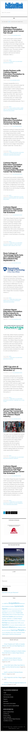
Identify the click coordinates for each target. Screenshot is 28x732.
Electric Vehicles (11, 622)
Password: (4, 581)
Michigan (19, 244)
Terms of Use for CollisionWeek (11, 705)
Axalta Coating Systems (14, 108)
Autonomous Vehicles (12, 612)
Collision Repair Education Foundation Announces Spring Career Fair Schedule (12, 121)
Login (4, 692)
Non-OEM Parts (7, 630)
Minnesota (5, 245)
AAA (3, 603)
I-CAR (18, 622)
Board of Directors (14, 614)
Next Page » (14, 512)
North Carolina (11, 245)
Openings (14, 630)
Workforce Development (8, 110)
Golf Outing (21, 400)
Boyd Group (21, 614)
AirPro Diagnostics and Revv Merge (13, 677)
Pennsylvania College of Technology (11, 300)
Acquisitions (13, 603)
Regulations (8, 632)
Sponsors (5, 701)
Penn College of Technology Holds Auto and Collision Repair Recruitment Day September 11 (13, 256)
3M (9, 457)
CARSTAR (9, 618)
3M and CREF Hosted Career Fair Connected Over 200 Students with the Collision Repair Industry (13, 412)
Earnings (4, 622)
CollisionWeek (14, 6)
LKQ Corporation (12, 625)
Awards (18, 612)
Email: (3, 576)
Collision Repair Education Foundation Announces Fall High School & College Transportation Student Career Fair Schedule (13, 167)
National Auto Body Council (20, 625)
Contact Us (6, 713)
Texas (19, 245)
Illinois (5, 401)
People (21, 630)
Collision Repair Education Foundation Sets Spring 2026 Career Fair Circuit (13, 30)
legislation (5, 625)
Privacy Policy (6, 715)
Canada (10, 616)
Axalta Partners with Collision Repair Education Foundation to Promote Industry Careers (13, 74)
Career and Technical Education (16, 152)
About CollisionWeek (8, 711)
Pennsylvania (18, 299)
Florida (15, 244)
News (10, 60)
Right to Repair (13, 632)
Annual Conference (15, 609)
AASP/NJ (6, 603)
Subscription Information (9, 703)
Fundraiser (16, 400)
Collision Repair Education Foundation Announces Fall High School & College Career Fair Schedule (13, 469)
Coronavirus (16, 620)
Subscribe (4, 592)
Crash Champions (22, 620)
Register (5, 699)
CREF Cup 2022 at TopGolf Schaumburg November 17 (12, 368)
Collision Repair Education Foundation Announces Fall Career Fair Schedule (13, 209)
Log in (18, 728)
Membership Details (8, 697)
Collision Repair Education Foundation (14, 109)
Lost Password (7, 694)
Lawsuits (22, 622)
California (5, 616)
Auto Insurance (9, 611)
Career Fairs (12, 61)
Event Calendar (7, 717)
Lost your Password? (13, 592)
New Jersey (18, 627)
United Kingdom (5, 634)
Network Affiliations (8, 627)
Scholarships (19, 632)
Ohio (17, 198)
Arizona (11, 196)
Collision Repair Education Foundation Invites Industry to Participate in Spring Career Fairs (12, 313)
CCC (12, 618)
